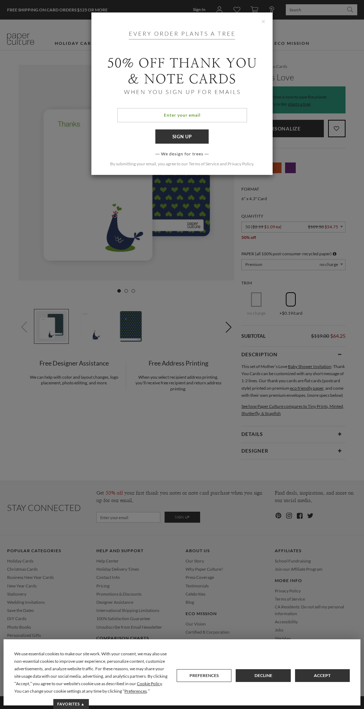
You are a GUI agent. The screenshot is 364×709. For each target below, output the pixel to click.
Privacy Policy (240, 163)
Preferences (204, 675)
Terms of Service (204, 163)
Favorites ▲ (71, 704)
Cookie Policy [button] (149, 683)
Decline (263, 675)
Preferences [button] (135, 691)
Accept (322, 675)
